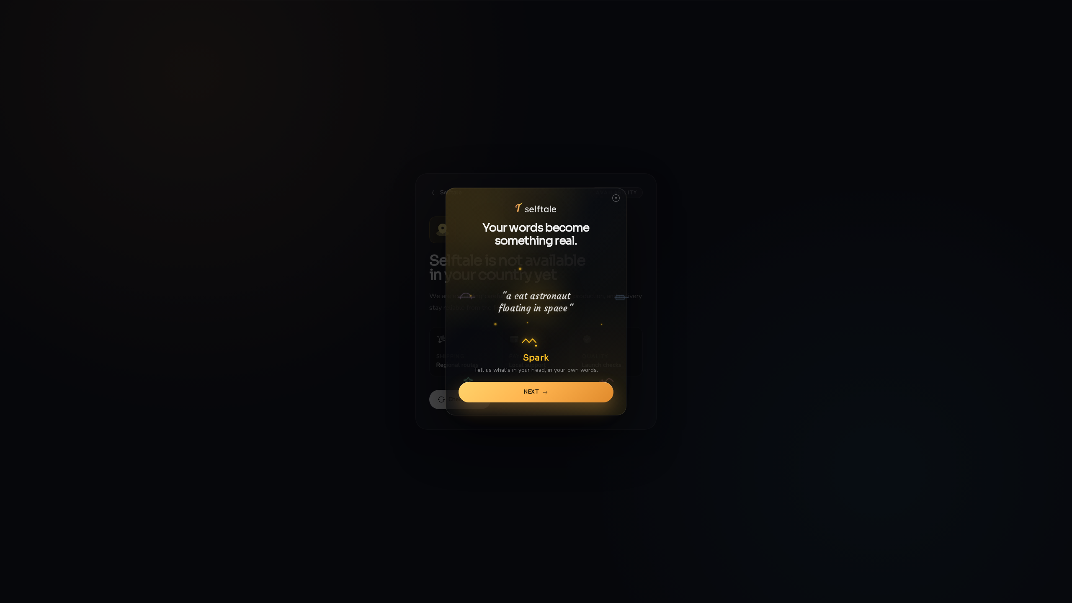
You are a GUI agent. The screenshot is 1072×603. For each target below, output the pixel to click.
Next (531, 392)
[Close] (616, 200)
